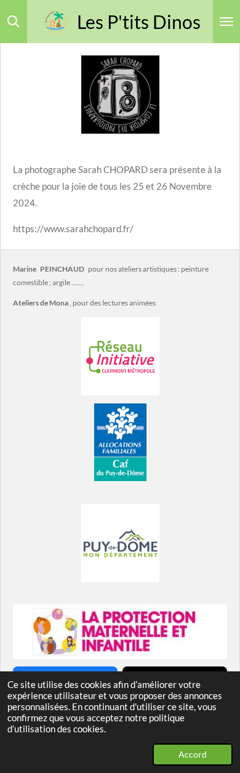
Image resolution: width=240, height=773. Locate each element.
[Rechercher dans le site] (13, 21)
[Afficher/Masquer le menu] (226, 21)
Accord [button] (192, 754)
